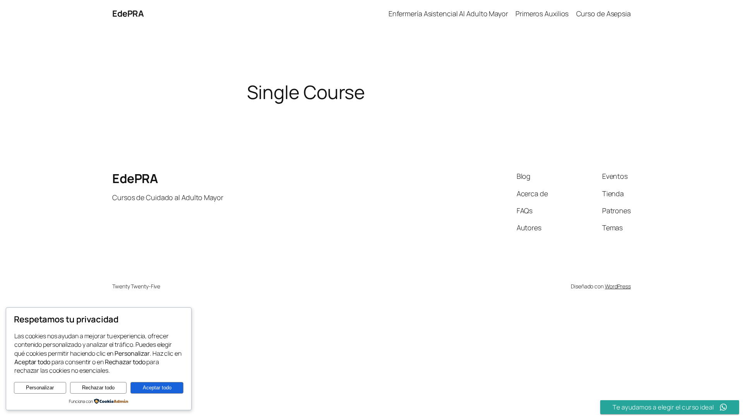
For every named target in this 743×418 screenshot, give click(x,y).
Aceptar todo (157, 388)
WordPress (618, 286)
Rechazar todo (98, 388)
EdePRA (128, 13)
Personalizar (40, 388)
